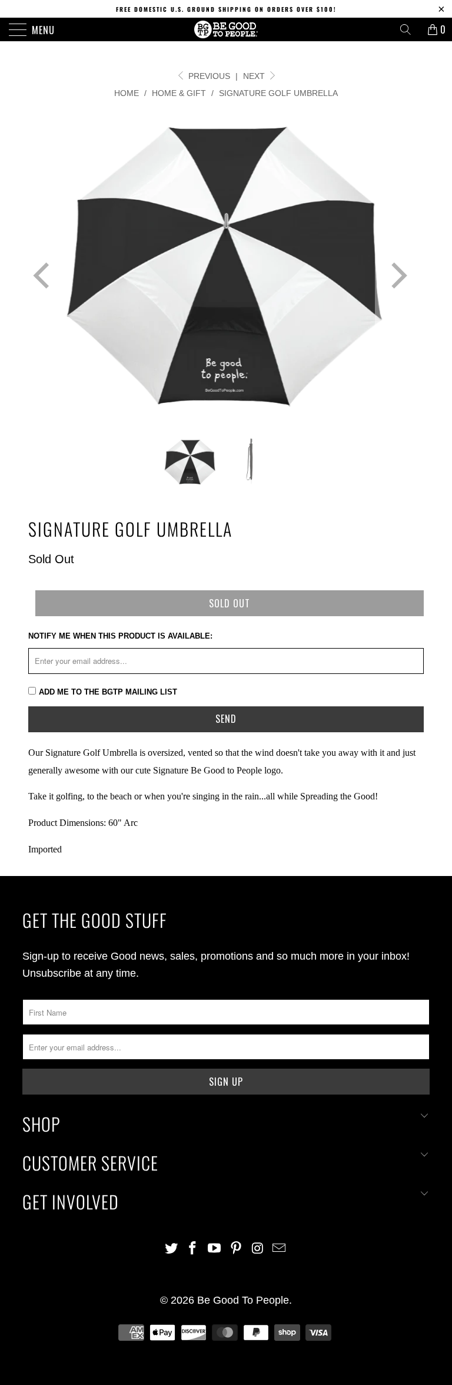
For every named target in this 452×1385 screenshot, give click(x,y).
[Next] (396, 276)
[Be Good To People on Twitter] (171, 1249)
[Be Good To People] (226, 29)
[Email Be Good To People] (279, 1249)
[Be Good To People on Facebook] (193, 1249)
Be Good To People (243, 1300)
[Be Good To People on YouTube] (215, 1249)
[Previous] (43, 276)
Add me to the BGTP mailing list (108, 691)
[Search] (409, 29)
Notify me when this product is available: (120, 636)
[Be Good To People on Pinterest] (236, 1249)
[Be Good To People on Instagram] (258, 1249)
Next (255, 76)
